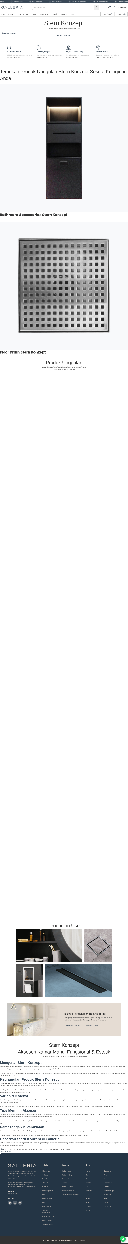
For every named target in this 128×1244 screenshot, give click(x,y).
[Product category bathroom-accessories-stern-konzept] (64, 151)
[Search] (96, 7)
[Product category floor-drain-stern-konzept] (64, 289)
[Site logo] (12, 7)
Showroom (120, 14)
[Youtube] (20, 1203)
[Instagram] (15, 1203)
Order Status (106, 14)
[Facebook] (10, 1203)
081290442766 (12, 1193)
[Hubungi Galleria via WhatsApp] (123, 1239)
